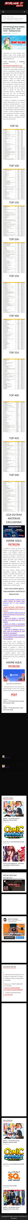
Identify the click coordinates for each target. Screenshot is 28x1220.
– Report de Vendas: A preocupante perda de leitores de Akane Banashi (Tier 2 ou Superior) (14, 625)
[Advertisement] (14, 904)
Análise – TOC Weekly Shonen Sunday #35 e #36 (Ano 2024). (13, 701)
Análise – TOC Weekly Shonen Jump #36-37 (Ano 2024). (13, 707)
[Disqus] (14, 733)
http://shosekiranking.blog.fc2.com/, (12, 65)
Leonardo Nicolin (6, 33)
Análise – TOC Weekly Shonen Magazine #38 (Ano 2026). (14, 809)
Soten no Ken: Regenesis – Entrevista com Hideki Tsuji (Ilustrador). (14, 854)
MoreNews (22, 1216)
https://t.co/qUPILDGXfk (12, 988)
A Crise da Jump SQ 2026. (14, 1176)
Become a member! (18, 878)
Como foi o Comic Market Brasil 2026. (14, 832)
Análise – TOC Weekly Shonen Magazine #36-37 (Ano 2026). (14, 1197)
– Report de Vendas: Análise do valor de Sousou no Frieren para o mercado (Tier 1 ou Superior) (14, 614)
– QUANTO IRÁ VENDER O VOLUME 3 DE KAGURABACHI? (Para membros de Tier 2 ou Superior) (14, 636)
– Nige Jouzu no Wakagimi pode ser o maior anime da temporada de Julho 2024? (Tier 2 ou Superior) (14, 631)
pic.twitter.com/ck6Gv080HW (13, 989)
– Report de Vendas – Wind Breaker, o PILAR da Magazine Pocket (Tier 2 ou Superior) (14, 608)
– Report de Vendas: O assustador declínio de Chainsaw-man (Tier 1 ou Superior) (14, 620)
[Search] (24, 11)
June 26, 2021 (8, 994)
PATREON (14, 544)
